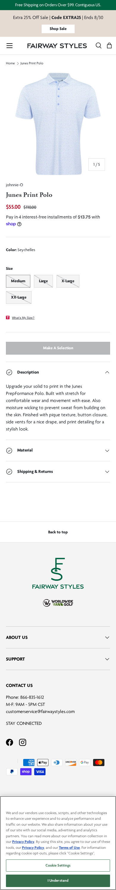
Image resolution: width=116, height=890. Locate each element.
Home (10, 63)
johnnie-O (14, 185)
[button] (109, 46)
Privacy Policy (23, 842)
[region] (58, 843)
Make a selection (58, 348)
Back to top (58, 532)
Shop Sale (58, 28)
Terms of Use (69, 848)
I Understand (58, 880)
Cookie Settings (58, 865)
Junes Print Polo (32, 63)
